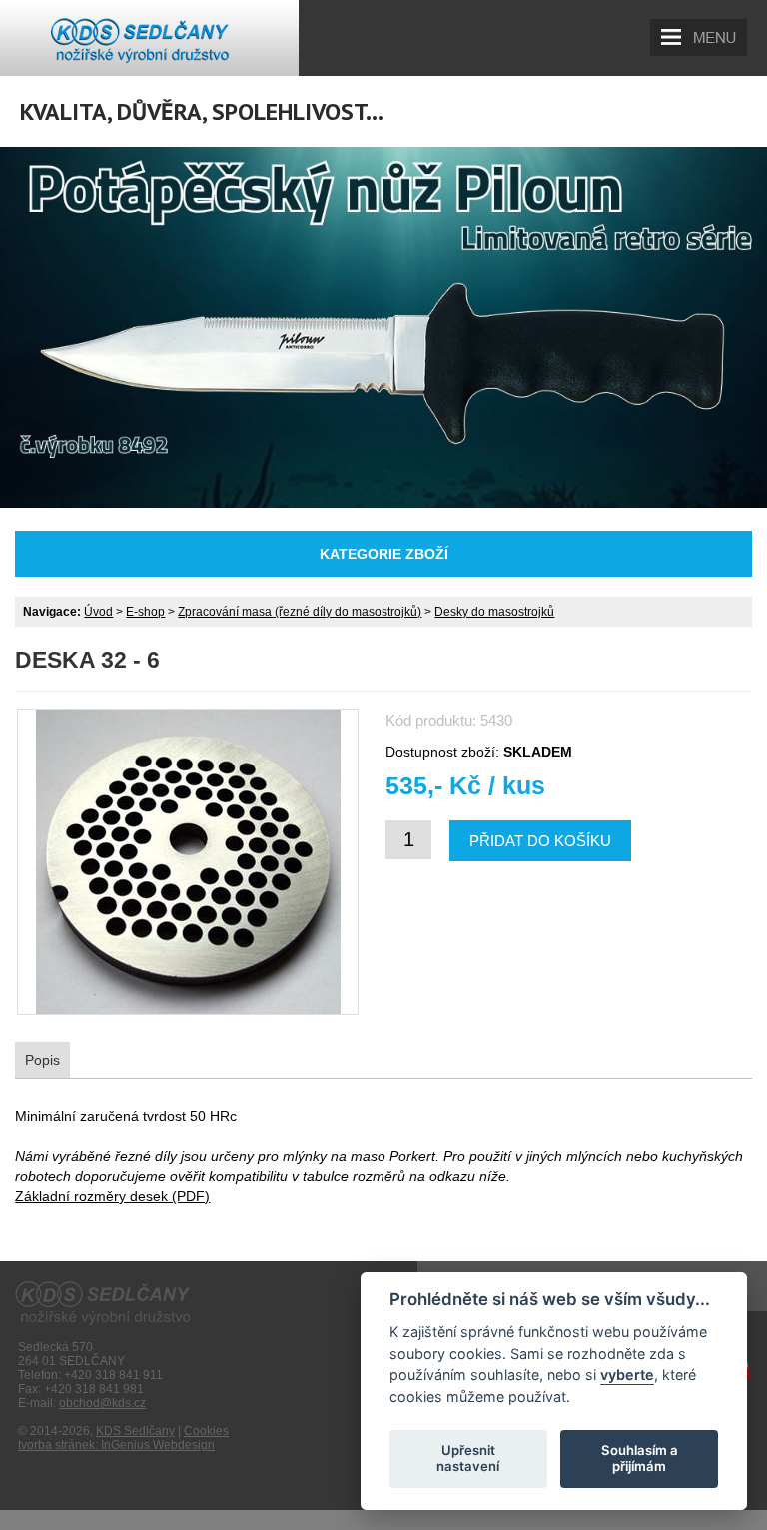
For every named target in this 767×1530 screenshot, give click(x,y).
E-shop (145, 612)
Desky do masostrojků (494, 612)
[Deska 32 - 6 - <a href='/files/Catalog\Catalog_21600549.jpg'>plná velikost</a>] (188, 862)
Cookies (206, 1431)
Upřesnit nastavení (467, 1458)
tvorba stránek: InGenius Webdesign (116, 1445)
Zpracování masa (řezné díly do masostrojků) (299, 612)
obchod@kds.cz (102, 1403)
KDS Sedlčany (135, 1431)
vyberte (627, 1374)
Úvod (98, 612)
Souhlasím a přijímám (639, 1458)
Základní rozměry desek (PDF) (112, 1196)
